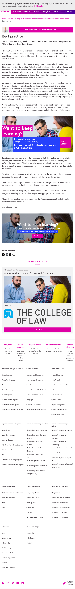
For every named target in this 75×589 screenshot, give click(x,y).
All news (5, 11)
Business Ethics (30, 19)
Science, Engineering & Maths (36, 409)
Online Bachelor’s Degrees (10, 405)
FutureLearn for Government (60, 507)
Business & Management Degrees (13, 465)
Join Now (38, 329)
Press (36, 11)
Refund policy (6, 543)
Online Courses (7, 375)
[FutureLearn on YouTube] (17, 582)
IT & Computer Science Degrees (12, 445)
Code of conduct (7, 553)
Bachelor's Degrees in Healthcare (62, 430)
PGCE (3, 455)
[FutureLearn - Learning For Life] (67, 582)
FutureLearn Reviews (33, 498)
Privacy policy (6, 538)
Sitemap (4, 563)
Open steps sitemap (8, 568)
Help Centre (30, 538)
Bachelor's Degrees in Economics (62, 448)
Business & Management (16, 19)
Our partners (55, 493)
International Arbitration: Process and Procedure (53, 19)
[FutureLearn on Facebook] (3, 582)
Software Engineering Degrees (12, 460)
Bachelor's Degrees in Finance (61, 453)
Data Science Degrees (9, 450)
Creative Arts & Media (33, 405)
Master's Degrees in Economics (36, 466)
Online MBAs (6, 430)
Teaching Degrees (7, 440)
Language (29, 400)
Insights (46, 11)
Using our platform (32, 493)
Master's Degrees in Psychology (36, 430)
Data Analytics (56, 380)
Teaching (29, 385)
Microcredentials (7, 385)
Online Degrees (7, 395)
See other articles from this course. (41, 29)
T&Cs (3, 533)
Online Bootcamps (8, 390)
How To (57, 11)
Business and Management (35, 375)
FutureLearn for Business (59, 503)
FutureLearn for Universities (60, 498)
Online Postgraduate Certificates (12, 409)
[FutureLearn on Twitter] (12, 582)
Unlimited (29, 512)
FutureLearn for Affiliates (59, 517)
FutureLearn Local (21, 11)
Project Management (58, 405)
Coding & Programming (59, 409)
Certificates (30, 507)
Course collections (57, 414)
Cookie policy (6, 548)
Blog (3, 507)
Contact (29, 543)
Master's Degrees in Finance (35, 461)
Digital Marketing (57, 375)
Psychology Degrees (8, 435)
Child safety (30, 533)
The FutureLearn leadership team (12, 493)
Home (4, 19)
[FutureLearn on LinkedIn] (22, 582)
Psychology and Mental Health (36, 390)
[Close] (72, 3)
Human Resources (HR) (59, 395)
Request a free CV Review (34, 517)
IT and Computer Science (34, 395)
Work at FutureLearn (8, 498)
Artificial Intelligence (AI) (59, 385)
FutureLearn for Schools (59, 512)
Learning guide (31, 503)
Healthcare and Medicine (34, 380)
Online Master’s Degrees (10, 400)
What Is (68, 11)
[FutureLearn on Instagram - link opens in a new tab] (7, 582)
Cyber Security (56, 400)
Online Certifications (8, 380)
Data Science (55, 390)
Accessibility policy (8, 558)
